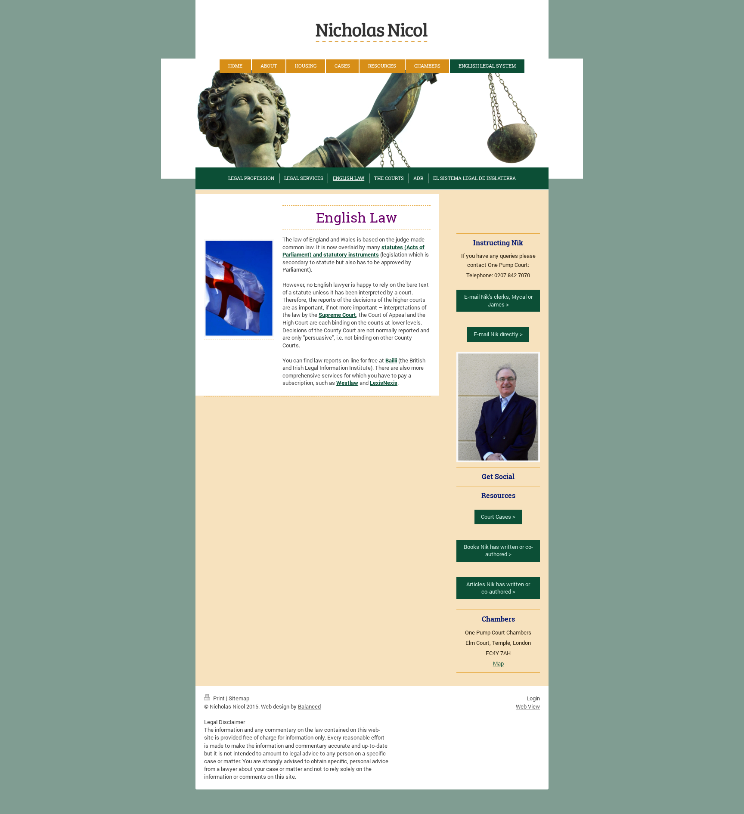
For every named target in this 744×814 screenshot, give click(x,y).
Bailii (391, 360)
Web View (528, 706)
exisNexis (385, 383)
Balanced (309, 706)
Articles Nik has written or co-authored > (498, 588)
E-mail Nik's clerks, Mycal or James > (498, 300)
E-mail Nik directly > (498, 334)
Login (533, 698)
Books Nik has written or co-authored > (498, 550)
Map (498, 663)
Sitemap (239, 698)
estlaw (349, 383)
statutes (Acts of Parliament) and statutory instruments (353, 251)
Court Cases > (498, 516)
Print (219, 698)
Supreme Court (337, 315)
